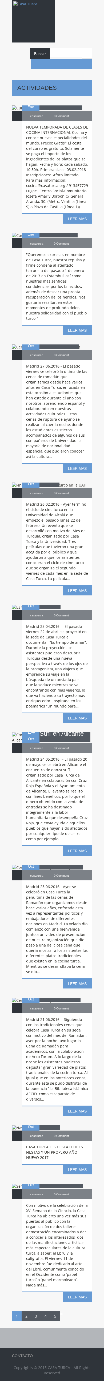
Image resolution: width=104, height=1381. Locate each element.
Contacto (22, 1356)
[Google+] (87, 64)
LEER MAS (77, 219)
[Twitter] (56, 64)
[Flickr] (67, 64)
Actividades (37, 87)
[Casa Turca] (33, 9)
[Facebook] (36, 64)
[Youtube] (46, 64)
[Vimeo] (77, 64)
